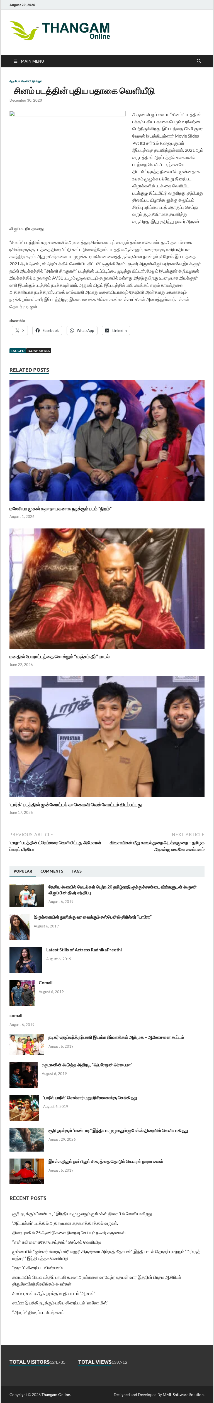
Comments (51, 871)
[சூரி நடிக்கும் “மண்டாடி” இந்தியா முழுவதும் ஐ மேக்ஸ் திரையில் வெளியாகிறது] (26, 1130)
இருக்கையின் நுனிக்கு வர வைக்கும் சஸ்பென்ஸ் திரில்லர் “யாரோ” (93, 916)
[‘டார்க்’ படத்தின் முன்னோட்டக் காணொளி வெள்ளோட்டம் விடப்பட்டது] (107, 738)
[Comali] (22, 983)
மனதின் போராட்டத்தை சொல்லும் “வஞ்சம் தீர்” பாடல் (59, 656)
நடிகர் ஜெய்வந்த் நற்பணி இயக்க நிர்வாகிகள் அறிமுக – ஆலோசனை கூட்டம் (116, 1037)
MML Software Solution (183, 1394)
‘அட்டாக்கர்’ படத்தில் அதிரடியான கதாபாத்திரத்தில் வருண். (65, 1223)
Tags (77, 871)
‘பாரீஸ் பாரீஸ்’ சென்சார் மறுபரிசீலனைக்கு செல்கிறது (90, 1097)
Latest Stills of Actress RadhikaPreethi (84, 949)
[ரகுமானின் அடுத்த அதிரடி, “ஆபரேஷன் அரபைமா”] (23, 1065)
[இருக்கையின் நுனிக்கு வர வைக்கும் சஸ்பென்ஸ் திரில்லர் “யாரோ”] (19, 917)
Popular (23, 871)
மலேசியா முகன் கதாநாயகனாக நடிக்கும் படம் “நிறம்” (60, 508)
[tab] (22, 871)
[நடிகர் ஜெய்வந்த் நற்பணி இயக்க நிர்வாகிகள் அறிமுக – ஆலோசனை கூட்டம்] (26, 1037)
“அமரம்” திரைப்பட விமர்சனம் (38, 1312)
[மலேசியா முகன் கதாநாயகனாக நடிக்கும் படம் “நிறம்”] (107, 442)
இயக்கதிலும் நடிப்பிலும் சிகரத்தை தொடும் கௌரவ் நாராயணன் (105, 1161)
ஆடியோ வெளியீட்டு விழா (25, 81)
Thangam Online (56, 1394)
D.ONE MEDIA (39, 351)
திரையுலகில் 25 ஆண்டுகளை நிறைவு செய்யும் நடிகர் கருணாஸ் (68, 1232)
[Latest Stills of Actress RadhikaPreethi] (25, 950)
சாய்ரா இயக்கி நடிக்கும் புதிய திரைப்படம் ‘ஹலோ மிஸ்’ (60, 1302)
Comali (45, 982)
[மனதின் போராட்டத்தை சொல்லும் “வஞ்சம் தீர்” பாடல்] (107, 590)
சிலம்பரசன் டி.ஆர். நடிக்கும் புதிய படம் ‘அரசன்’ (53, 1293)
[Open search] (199, 61)
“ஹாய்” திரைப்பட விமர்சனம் (37, 1267)
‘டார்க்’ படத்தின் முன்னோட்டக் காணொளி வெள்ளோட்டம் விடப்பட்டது (75, 804)
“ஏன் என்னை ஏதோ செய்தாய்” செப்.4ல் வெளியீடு (56, 1242)
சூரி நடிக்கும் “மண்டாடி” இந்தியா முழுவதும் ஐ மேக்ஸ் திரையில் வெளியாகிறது (118, 1130)
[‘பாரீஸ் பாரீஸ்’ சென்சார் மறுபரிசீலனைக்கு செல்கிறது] (24, 1098)
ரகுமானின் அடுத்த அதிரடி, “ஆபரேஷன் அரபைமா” (87, 1064)
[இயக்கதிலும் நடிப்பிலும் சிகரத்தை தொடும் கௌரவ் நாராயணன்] (26, 1161)
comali (15, 1015)
